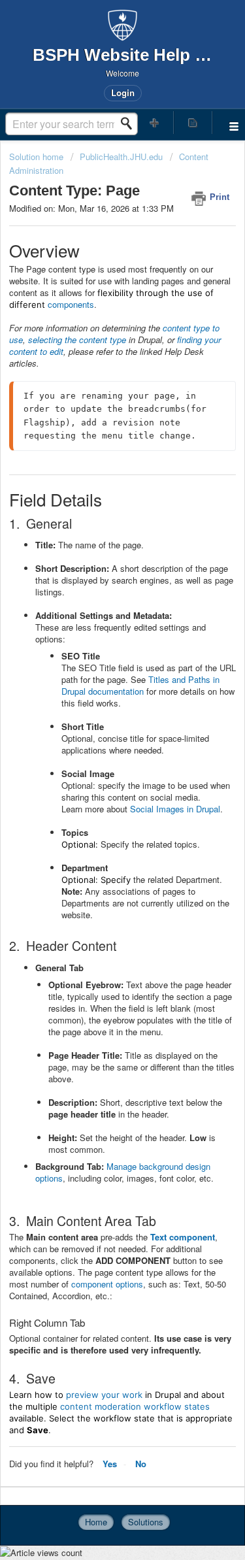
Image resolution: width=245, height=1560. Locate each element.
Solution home (37, 156)
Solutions (145, 1522)
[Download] (98, 788)
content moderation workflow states (135, 1406)
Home (96, 1522)
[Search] (130, 123)
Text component (182, 1237)
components (71, 304)
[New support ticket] (155, 122)
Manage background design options (122, 1172)
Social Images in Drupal (175, 809)
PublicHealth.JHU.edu (121, 156)
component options (107, 1284)
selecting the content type (77, 339)
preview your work (104, 1394)
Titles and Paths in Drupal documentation (140, 685)
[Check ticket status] (193, 122)
